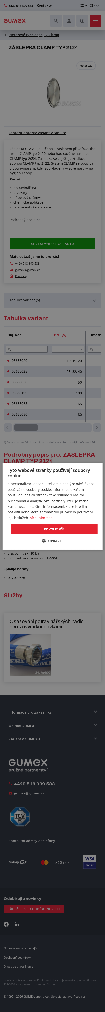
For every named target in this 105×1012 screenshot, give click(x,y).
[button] (52, 541)
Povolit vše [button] (54, 529)
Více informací (41, 517)
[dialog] (53, 505)
